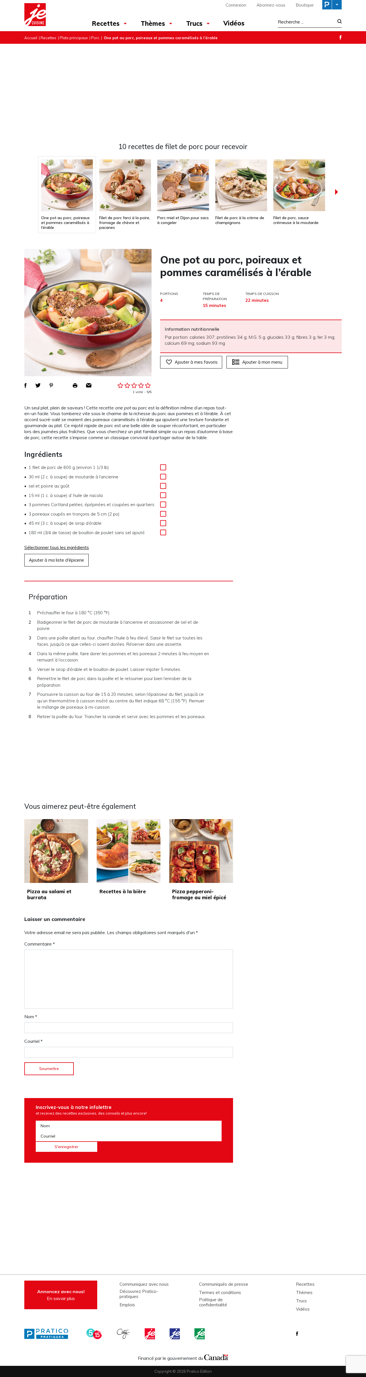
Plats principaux (74, 37)
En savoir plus (61, 1295)
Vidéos (233, 23)
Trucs (194, 23)
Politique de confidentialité (213, 1302)
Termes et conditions (220, 1292)
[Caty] (124, 1334)
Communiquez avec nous (144, 1284)
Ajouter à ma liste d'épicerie (56, 560)
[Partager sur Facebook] (25, 385)
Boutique (305, 5)
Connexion (236, 5)
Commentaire (39, 944)
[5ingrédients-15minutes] (95, 1334)
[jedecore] (175, 1334)
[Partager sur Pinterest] (51, 385)
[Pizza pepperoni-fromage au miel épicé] (201, 851)
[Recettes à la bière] (128, 851)
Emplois (127, 1304)
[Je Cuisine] (49, 15)
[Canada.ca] (216, 1356)
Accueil (30, 37)
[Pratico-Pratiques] (48, 1334)
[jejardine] (200, 1334)
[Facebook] (340, 37)
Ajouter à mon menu (262, 362)
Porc (95, 37)
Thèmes (153, 23)
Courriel (33, 1041)
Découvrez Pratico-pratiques (139, 1294)
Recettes (106, 23)
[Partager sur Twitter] (38, 385)
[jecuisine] (150, 1334)
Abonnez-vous (270, 5)
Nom (30, 1016)
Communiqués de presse (223, 1284)
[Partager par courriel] (89, 385)
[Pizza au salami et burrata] (56, 851)
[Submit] (338, 22)
